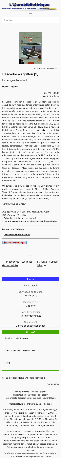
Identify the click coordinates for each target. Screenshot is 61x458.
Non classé (52, 68)
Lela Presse (30, 295)
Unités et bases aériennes (31, 325)
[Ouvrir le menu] (30, 13)
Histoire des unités (30, 315)
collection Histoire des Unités (43, 221)
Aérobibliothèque (51, 96)
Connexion (53, 384)
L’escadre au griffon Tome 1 (17, 234)
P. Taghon (30, 305)
